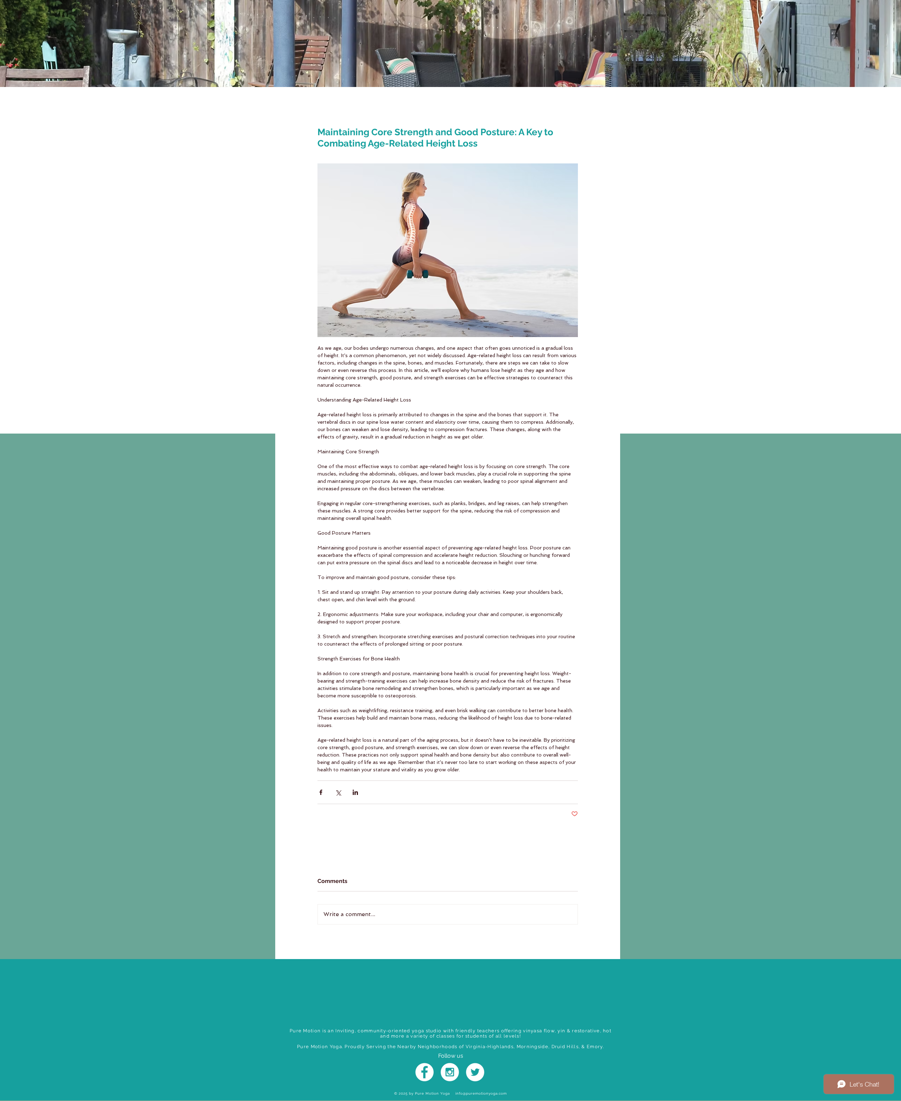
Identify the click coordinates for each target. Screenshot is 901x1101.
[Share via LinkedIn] (355, 792)
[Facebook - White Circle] (424, 1072)
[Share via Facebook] (320, 792)
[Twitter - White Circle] (475, 1072)
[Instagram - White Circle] (450, 1072)
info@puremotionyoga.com (481, 1093)
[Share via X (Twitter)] (338, 792)
